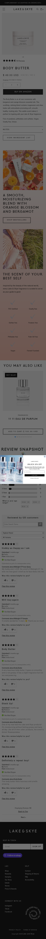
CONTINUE (34, 475)
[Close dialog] (45, 456)
